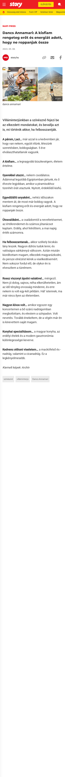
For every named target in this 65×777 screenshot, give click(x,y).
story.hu (15, 57)
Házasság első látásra (16, 12)
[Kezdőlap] (15, 4)
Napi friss (9, 26)
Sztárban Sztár (46, 12)
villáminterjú (23, 379)
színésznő (8, 379)
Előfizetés (46, 4)
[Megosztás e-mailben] (51, 57)
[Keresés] (59, 4)
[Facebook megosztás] (59, 57)
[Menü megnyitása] (4, 4)
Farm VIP (33, 12)
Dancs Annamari (40, 379)
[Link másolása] (43, 57)
